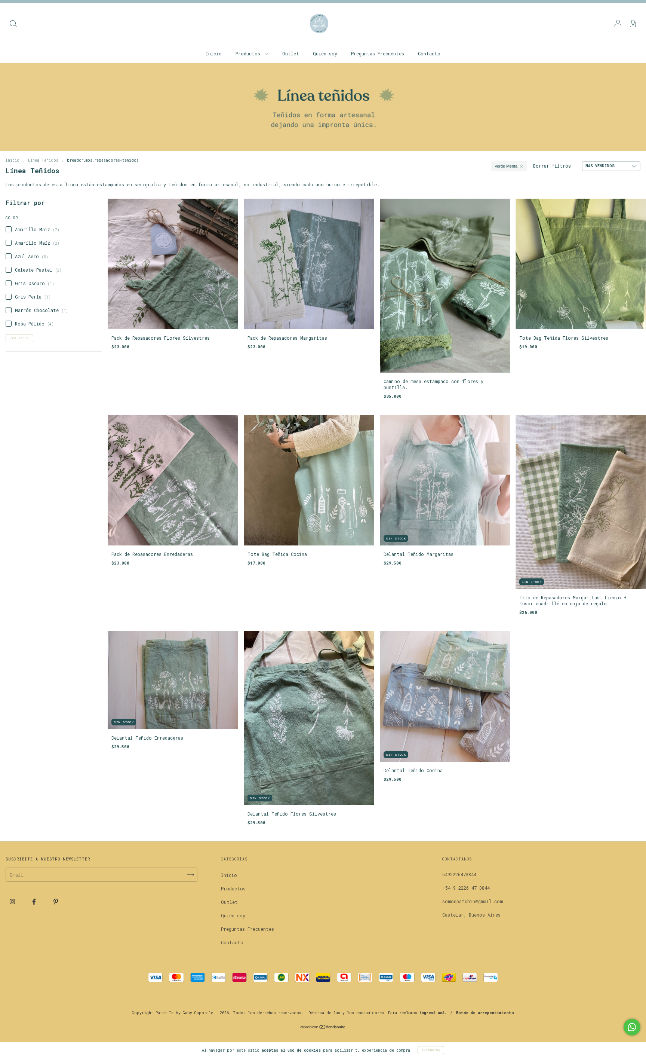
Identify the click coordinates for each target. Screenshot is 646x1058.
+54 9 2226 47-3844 (466, 888)
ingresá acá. (432, 1012)
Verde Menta (506, 166)
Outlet (290, 53)
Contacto (429, 53)
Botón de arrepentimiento (485, 1012)
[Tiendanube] (323, 1028)
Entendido (431, 1050)
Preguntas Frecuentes (377, 53)
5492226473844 (459, 874)
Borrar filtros (552, 166)
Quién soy (325, 53)
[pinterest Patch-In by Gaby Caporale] (55, 901)
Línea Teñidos (43, 160)
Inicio (214, 53)
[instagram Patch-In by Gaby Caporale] (14, 901)
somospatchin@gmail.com (472, 901)
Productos (249, 53)
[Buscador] (13, 24)
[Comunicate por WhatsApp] (632, 1027)
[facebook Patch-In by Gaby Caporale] (35, 901)
